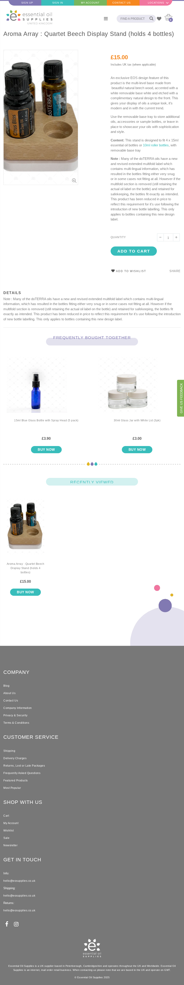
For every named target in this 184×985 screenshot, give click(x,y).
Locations (156, 2)
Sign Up (27, 2)
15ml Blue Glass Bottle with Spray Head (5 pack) (46, 420)
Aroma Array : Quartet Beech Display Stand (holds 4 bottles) (88, 34)
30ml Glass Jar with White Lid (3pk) (137, 420)
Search (150, 18)
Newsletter (10, 845)
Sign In (57, 2)
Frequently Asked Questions (21, 773)
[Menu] (106, 18)
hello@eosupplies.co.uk (19, 880)
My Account (90, 2)
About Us (9, 693)
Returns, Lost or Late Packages (24, 765)
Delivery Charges (14, 758)
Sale (6, 838)
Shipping (9, 750)
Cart (6, 815)
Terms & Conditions (16, 722)
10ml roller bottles (156, 145)
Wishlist (8, 830)
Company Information (17, 708)
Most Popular (12, 787)
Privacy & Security (15, 715)
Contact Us (121, 2)
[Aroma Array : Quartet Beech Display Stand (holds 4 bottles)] (25, 530)
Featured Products (15, 780)
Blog (6, 685)
